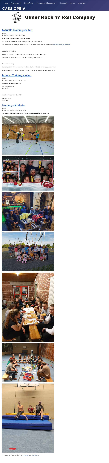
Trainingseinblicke (13, 105)
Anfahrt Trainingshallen (16, 75)
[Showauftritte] (34, 3)
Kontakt (72, 3)
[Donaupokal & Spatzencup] (56, 3)
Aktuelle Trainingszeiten (17, 30)
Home (6, 3)
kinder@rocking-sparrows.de (61, 44)
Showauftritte (28, 3)
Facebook (35, 455)
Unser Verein (15, 3)
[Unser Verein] (20, 3)
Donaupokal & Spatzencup (46, 3)
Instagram (26, 455)
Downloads (63, 3)
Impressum (81, 3)
